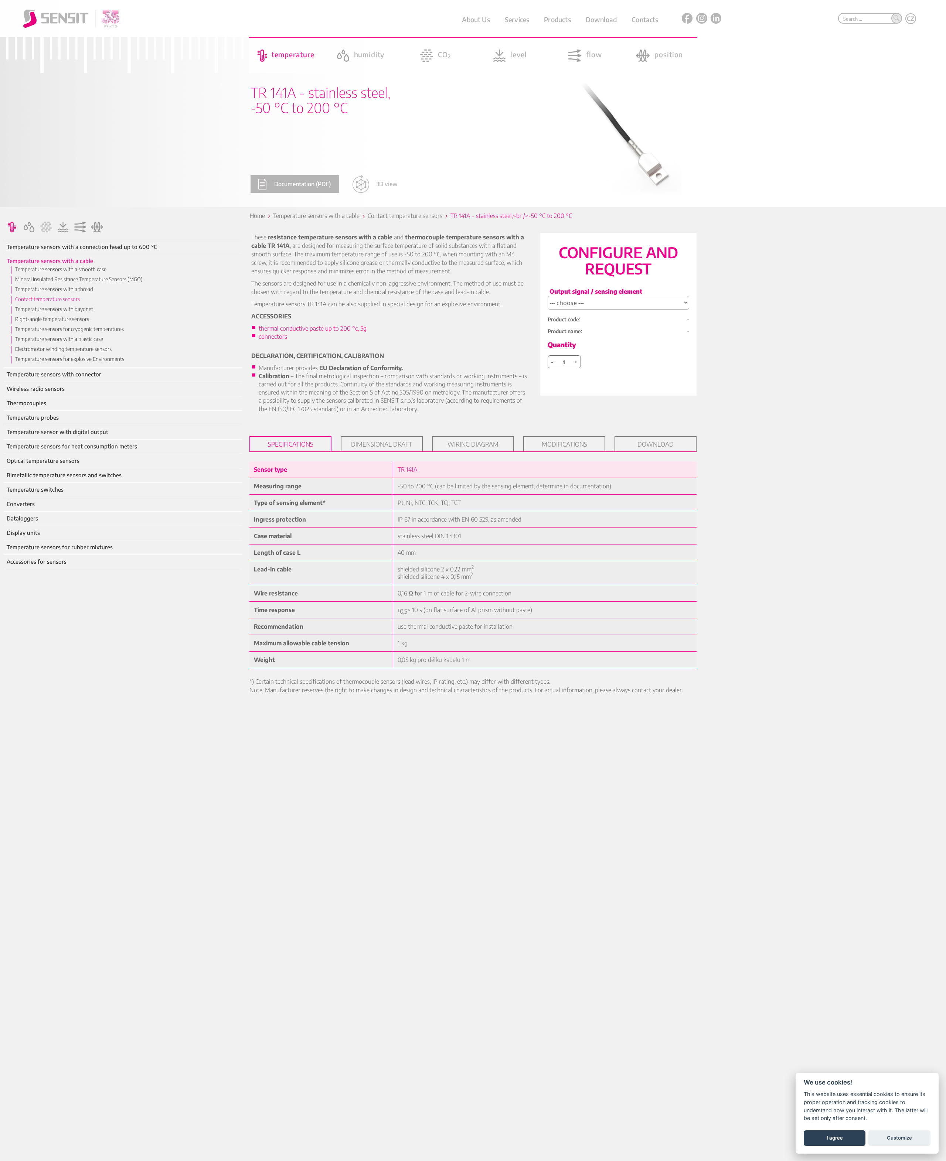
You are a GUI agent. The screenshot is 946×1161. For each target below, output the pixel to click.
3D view (387, 184)
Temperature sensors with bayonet (54, 309)
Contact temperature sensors (47, 299)
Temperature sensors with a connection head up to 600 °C (82, 247)
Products (557, 19)
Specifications (290, 444)
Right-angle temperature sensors (52, 319)
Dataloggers (22, 518)
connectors (273, 336)
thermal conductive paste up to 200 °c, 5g (313, 328)
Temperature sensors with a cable (50, 261)
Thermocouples (26, 403)
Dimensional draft (381, 444)
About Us (476, 19)
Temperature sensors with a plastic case (59, 339)
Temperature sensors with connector (54, 374)
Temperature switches (35, 489)
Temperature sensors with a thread (54, 289)
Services (517, 19)
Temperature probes (33, 417)
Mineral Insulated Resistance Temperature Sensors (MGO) (79, 279)
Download (601, 19)
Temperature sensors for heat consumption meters (72, 446)
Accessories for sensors (37, 562)
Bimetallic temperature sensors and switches (64, 475)
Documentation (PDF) (302, 184)
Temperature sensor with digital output (57, 432)
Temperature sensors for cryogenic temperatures (69, 329)
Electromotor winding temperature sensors (63, 349)
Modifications (564, 444)
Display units (23, 533)
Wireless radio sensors (36, 389)
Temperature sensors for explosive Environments (69, 359)
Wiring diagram (473, 444)
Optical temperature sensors (43, 461)
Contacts (645, 19)
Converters (21, 504)
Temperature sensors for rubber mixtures (60, 547)
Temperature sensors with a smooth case (60, 269)
